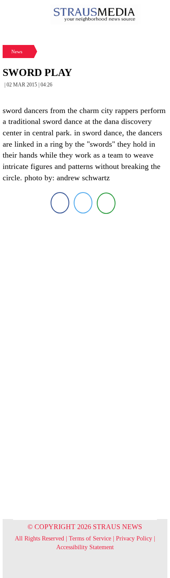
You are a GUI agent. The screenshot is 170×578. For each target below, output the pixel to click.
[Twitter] (83, 202)
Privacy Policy (134, 538)
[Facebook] (60, 202)
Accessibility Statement (85, 547)
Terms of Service (90, 538)
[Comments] (106, 202)
